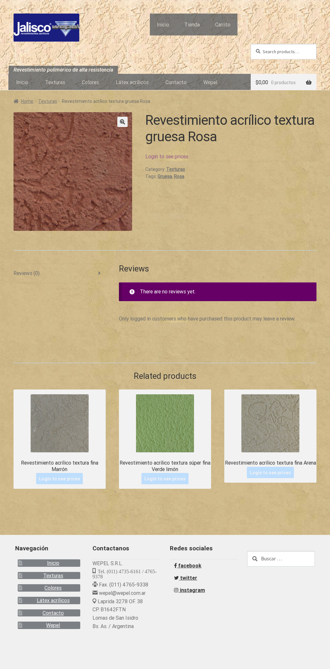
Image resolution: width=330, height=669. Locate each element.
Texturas (55, 82)
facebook (189, 565)
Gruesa (165, 176)
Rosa (179, 176)
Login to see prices (166, 156)
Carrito (222, 24)
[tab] (60, 273)
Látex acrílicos (132, 82)
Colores (90, 82)
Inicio (163, 24)
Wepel (210, 82)
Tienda (192, 24)
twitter (188, 578)
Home (27, 101)
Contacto (176, 82)
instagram (192, 590)
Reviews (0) (27, 273)
